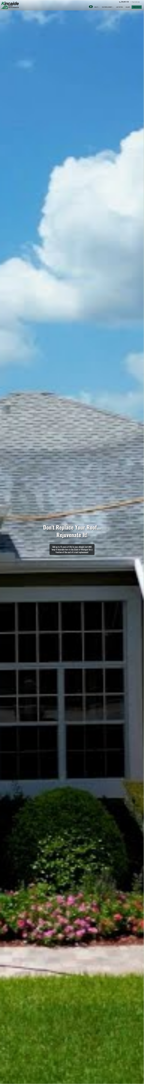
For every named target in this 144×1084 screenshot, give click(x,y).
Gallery (128, 7)
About (96, 7)
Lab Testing (119, 7)
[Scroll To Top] (141, 1082)
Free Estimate (135, 2)
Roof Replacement (107, 7)
